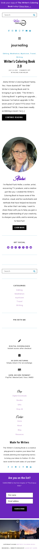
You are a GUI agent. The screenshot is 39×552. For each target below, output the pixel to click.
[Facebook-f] (9, 30)
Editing (6, 53)
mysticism (25, 53)
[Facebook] (8, 247)
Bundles (19, 400)
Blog (19, 430)
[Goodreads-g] (19, 30)
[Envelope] (26, 30)
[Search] (34, 15)
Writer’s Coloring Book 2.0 (19, 64)
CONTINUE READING (14, 117)
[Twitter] (12, 247)
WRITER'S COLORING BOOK (26, 544)
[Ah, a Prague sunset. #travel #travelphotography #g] (29, 529)
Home (19, 421)
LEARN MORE (19, 227)
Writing (19, 57)
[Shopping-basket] (30, 30)
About (19, 425)
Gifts (19, 404)
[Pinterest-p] (23, 30)
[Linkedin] (16, 30)
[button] (3, 5)
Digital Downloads (19, 396)
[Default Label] (19, 247)
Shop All (19, 409)
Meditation (15, 53)
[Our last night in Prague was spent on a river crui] (10, 529)
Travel (33, 53)
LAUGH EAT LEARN (31, 548)
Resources (19, 434)
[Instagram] (12, 30)
